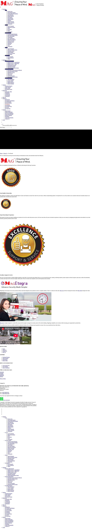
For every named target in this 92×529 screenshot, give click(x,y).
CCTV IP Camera (11, 483)
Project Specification (9, 521)
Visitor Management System (13, 475)
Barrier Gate (10, 418)
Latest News (5, 359)
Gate (6, 417)
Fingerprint (10, 450)
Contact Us (5, 351)
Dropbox (9, 428)
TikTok (1, 376)
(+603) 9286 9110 (5, 392)
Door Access (10, 481)
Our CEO (7, 515)
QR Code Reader (11, 443)
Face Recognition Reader (13, 442)
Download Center (8, 496)
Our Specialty (7, 516)
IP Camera (10, 437)
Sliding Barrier (10, 426)
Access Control (8, 440)
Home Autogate (11, 491)
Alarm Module (10, 459)
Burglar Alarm (10, 489)
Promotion (7, 524)
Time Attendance (11, 486)
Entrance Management (9, 468)
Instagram (2, 375)
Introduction (7, 507)
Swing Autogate (11, 429)
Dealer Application (8, 519)
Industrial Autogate (11, 474)
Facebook (2, 372)
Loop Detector (10, 422)
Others (9, 466)
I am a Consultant (6, 367)
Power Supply (10, 464)
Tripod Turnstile (11, 423)
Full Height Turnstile (12, 473)
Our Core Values (8, 510)
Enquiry (4, 517)
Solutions (4, 467)
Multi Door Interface (12, 447)
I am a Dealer (5, 366)
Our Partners (7, 512)
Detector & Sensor (11, 460)
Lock (9, 452)
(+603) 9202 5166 (5, 393)
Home (1, 153)
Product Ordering (8, 522)
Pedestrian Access (11, 479)
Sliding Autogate (11, 430)
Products (4, 416)
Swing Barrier (10, 425)
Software (9, 451)
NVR (9, 438)
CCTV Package (11, 433)
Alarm (6, 455)
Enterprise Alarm (11, 458)
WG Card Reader (11, 446)
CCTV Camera (11, 487)
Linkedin (2, 374)
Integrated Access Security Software (15, 477)
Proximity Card (11, 449)
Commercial (7, 501)
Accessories (10, 431)
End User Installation (9, 520)
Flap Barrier (10, 424)
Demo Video (5, 360)
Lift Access (10, 482)
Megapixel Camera (11, 434)
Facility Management (9, 476)
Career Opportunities (9, 525)
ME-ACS (62, 290)
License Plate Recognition (13, 421)
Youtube (1, 373)
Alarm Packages (11, 456)
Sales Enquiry (8, 518)
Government (7, 502)
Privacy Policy (3, 378)
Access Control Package (12, 441)
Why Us (4, 352)
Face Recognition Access (12, 478)
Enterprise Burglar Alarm (12, 484)
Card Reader (10, 444)
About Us (5, 153)
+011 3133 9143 (6, 400)
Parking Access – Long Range (14, 469)
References (5, 498)
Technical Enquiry (6, 357)
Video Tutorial (5, 358)
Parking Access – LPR (12, 472)
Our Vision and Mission (9, 508)
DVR (9, 435)
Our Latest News (8, 513)
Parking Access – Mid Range (13, 470)
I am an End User (6, 365)
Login (4, 527)
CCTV (6, 432)
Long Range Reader (12, 420)
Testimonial (7, 503)
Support (4, 492)
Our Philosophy (8, 509)
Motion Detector (11, 490)
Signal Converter (11, 448)
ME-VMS (80, 290)
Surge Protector (11, 465)
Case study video (8, 499)
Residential (7, 500)
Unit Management (8, 485)
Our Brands (7, 511)
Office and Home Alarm (12, 457)
